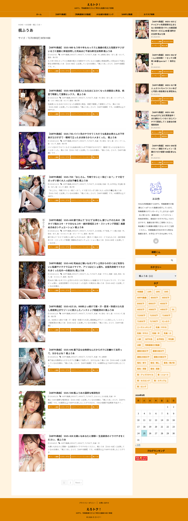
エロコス (97, 396)
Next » (78, 482)
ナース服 (113, 231)
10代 (149, 291)
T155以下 (154, 315)
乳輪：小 (167, 333)
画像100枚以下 (143, 357)
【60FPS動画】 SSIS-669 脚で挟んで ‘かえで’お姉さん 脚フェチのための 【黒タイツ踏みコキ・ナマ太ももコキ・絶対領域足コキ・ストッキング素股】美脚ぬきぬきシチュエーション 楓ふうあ (86, 223)
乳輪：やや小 (103, 274)
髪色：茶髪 (141, 368)
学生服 (120, 184)
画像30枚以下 (142, 351)
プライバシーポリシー (87, 503)
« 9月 (137, 445)
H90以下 (81, 54)
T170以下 (88, 54)
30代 (166, 291)
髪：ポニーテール (118, 141)
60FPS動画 (65, 54)
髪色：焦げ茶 (53, 57)
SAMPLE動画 (127, 14)
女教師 (103, 54)
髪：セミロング (63, 233)
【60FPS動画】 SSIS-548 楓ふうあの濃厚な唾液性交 (74, 392)
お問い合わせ (104, 503)
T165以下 (141, 321)
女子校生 (113, 184)
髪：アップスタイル (145, 374)
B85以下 (165, 297)
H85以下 (140, 309)
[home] (156, 241)
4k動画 (140, 291)
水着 (139, 345)
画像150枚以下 (160, 357)
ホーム (39, 14)
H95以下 (163, 309)
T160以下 (166, 315)
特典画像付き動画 (152, 345)
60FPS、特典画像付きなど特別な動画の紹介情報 (94, 513)
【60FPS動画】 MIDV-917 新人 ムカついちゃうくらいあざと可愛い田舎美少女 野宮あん (164, 88)
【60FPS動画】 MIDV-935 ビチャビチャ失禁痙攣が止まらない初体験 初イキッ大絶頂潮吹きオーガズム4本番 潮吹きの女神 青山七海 (164, 27)
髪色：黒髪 (155, 368)
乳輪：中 (96, 54)
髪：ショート (163, 374)
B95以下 (73, 54)
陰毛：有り (111, 54)
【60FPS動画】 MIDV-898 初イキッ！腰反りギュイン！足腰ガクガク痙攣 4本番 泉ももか (163, 150)
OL (88, 274)
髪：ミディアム (160, 380)
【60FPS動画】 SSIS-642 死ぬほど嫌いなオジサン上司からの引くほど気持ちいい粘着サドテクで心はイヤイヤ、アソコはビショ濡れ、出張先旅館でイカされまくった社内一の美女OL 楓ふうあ (86, 267)
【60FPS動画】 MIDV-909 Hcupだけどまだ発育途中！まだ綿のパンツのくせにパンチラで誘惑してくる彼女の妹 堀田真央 (163, 118)
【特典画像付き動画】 (83, 14)
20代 (158, 291)
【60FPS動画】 (61, 14)
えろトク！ (94, 4)
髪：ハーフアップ (117, 98)
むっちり (165, 321)
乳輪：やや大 (161, 327)
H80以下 (163, 303)
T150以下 (141, 315)
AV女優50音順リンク (105, 14)
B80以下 (154, 297)
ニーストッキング (144, 327)
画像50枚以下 (158, 351)
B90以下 (140, 303)
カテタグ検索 (149, 14)
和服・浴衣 (113, 274)
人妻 (139, 339)
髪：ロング (120, 54)
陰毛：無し (155, 362)
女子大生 (148, 339)
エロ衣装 (98, 184)
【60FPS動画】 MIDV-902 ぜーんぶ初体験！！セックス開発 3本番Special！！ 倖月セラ (163, 59)
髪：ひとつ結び (53, 100)
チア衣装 (106, 231)
